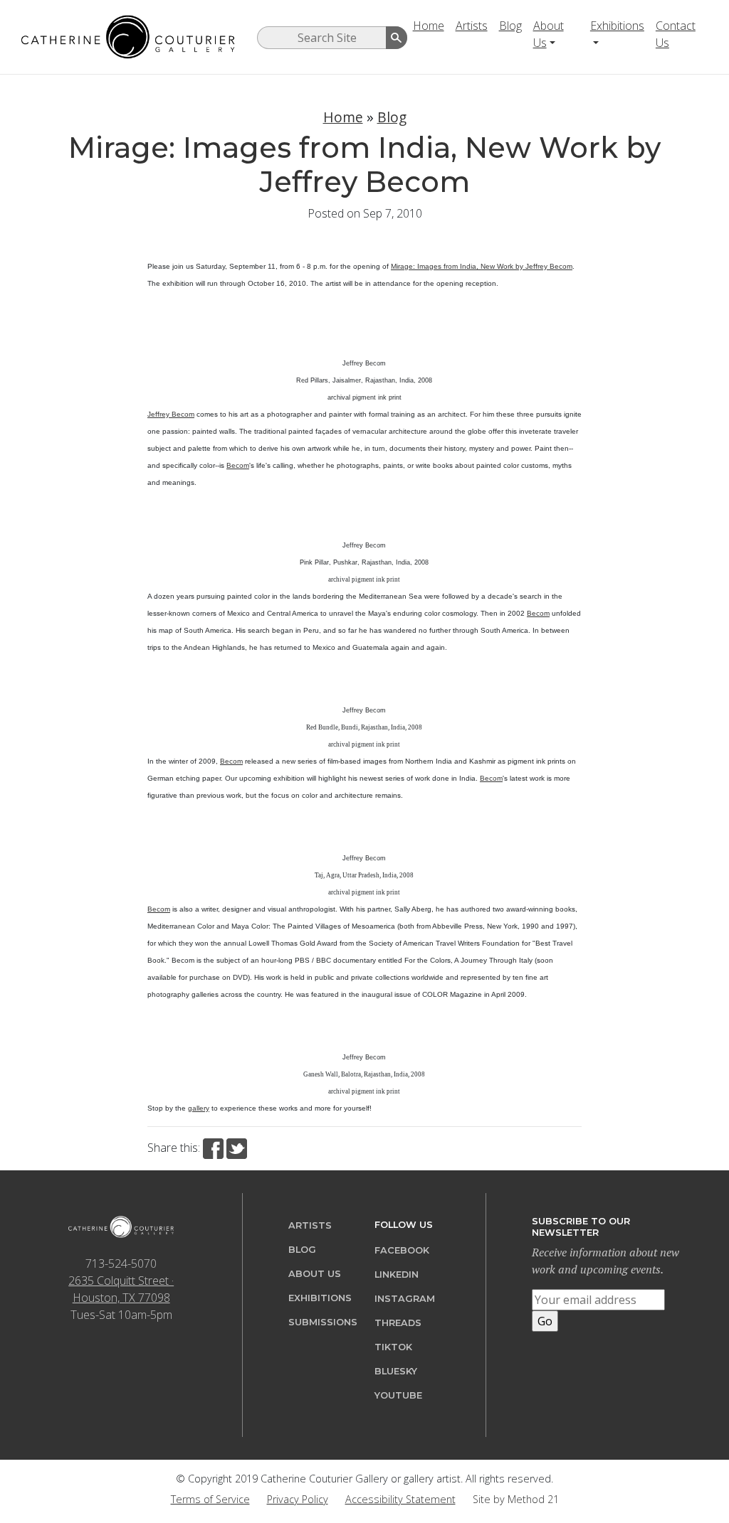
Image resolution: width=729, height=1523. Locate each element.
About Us (548, 34)
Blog (510, 25)
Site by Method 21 (516, 1499)
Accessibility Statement (400, 1499)
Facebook (401, 1250)
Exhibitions (617, 25)
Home (428, 25)
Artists (472, 25)
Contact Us (676, 34)
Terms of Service (210, 1499)
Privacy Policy (297, 1499)
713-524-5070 (121, 1263)
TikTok (393, 1347)
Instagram (404, 1298)
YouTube (398, 1395)
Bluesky (395, 1371)
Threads (397, 1323)
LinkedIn (396, 1274)
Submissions (322, 1322)
